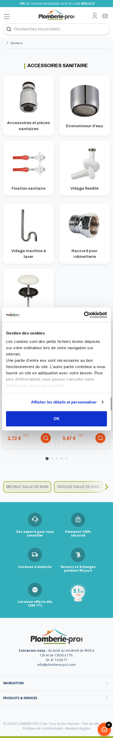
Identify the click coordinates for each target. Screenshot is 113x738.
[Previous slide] (6, 486)
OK (57, 418)
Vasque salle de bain (78, 487)
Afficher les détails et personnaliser (64, 402)
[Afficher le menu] (7, 16)
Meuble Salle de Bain (27, 487)
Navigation (13, 683)
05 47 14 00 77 (56, 660)
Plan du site (90, 723)
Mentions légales (77, 728)
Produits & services (20, 697)
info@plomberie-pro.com (56, 664)
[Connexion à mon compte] (94, 16)
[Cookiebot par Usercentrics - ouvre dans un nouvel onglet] (84, 314)
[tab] (47, 458)
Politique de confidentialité (43, 728)
